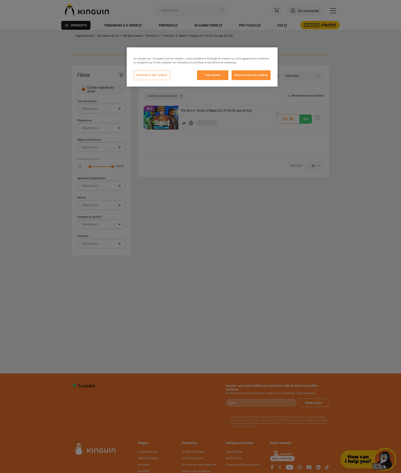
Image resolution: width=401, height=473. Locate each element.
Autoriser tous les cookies (251, 75)
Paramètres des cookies (152, 75)
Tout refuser (212, 75)
